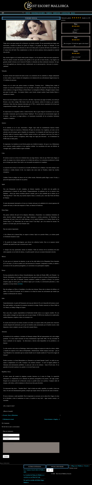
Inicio (28, 13)
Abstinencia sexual (8, 419)
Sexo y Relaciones (13, 415)
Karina (76, 51)
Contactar (66, 13)
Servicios (56, 13)
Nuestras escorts (38, 13)
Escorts (5, 415)
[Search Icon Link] (23, 12)
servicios (20, 284)
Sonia (75, 37)
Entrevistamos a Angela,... (51, 419)
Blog (73, 13)
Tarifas (49, 13)
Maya (75, 24)
